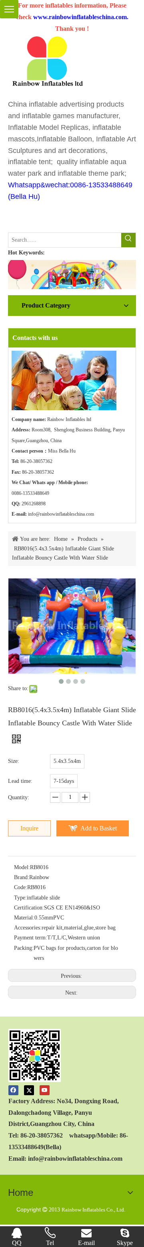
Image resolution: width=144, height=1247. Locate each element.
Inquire (29, 828)
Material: (24, 918)
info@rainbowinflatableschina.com (61, 514)
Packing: (24, 948)
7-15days (64, 781)
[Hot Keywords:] (128, 240)
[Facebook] (13, 1090)
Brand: (21, 877)
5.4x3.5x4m (67, 761)
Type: (20, 898)
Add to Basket (98, 828)
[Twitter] (29, 1090)
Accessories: (28, 928)
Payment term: (30, 938)
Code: (20, 887)
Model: (22, 867)
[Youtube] (45, 1090)
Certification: (29, 908)
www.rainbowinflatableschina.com (80, 17)
